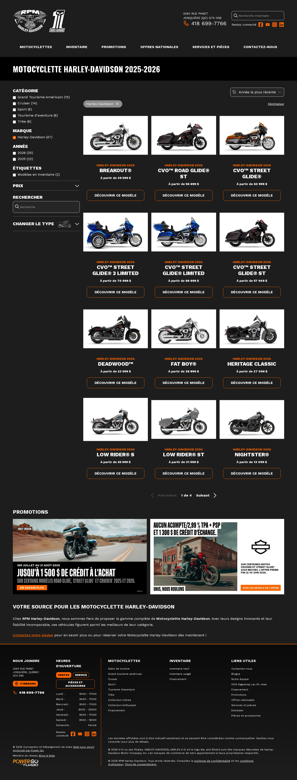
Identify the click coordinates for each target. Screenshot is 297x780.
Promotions (114, 47)
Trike (111, 694)
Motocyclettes (36, 47)
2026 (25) (25, 153)
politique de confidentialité (212, 760)
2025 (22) (25, 159)
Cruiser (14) (27, 103)
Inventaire (76, 47)
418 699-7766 (208, 23)
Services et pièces (210, 47)
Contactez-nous (260, 47)
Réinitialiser (276, 104)
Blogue (235, 673)
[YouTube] (267, 24)
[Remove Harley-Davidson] (117, 104)
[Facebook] (260, 24)
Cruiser (112, 679)
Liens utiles (243, 661)
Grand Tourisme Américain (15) (44, 97)
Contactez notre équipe (33, 635)
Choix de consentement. (141, 764)
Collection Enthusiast (122, 705)
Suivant (203, 495)
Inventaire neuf (179, 668)
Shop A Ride (47, 755)
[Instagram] (274, 24)
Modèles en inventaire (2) (39, 174)
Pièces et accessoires (246, 715)
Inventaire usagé (180, 673)
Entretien (237, 710)
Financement (116, 710)
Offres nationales (159, 47)
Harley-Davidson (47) (35, 137)
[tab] (63, 675)
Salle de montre (119, 668)
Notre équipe (240, 679)
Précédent (167, 495)
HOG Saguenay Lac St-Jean (249, 684)
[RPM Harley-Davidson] (67, 21)
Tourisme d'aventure (121, 689)
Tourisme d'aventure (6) (38, 115)
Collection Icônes (119, 700)
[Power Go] (57, 762)
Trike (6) (24, 121)
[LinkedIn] (281, 24)
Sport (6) (25, 109)
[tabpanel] (76, 709)
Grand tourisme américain (125, 673)
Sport (111, 684)
